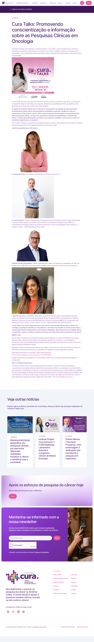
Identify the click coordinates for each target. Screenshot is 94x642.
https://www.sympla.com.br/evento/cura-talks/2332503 (31, 355)
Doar (88, 3)
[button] (9, 3)
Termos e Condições (42, 552)
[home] (3, 3)
